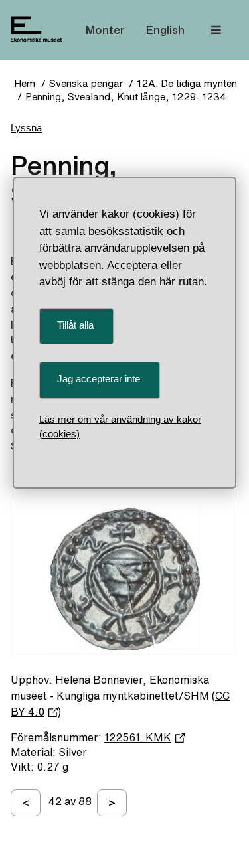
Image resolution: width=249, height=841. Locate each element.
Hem (24, 83)
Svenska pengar (86, 83)
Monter (105, 29)
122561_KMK (137, 737)
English (165, 29)
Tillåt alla (75, 325)
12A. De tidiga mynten (187, 83)
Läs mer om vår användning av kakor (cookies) (120, 427)
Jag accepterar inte (98, 378)
